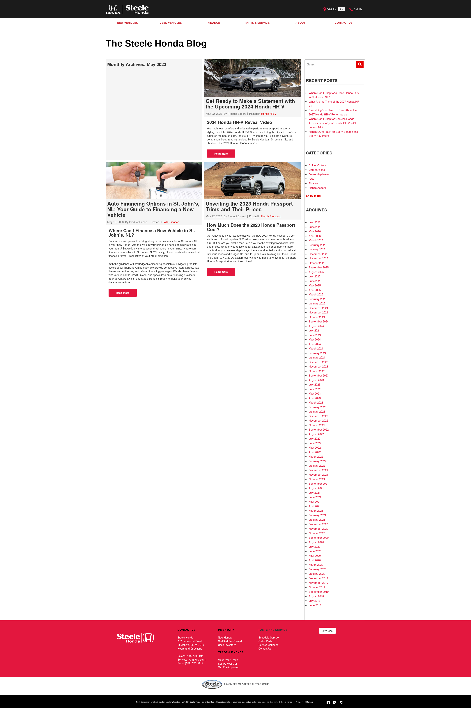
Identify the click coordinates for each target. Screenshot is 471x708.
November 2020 (318, 528)
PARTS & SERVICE (257, 23)
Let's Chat (327, 631)
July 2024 (314, 330)
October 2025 (317, 263)
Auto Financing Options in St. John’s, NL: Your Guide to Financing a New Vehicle (153, 209)
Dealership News (319, 174)
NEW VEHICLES (127, 23)
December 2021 (318, 470)
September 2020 (319, 537)
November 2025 (318, 258)
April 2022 (315, 452)
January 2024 (317, 357)
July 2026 (314, 222)
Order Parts (265, 641)
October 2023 (317, 371)
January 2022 (317, 465)
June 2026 (315, 227)
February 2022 (317, 461)
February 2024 (317, 353)
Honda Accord (317, 188)
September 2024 (319, 321)
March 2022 (316, 456)
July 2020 (314, 546)
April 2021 (315, 506)
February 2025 (317, 299)
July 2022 (314, 438)
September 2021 (319, 483)
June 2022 (315, 443)
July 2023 (314, 384)
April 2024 (315, 344)
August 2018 (316, 596)
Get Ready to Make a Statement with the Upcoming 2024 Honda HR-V (250, 103)
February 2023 (317, 407)
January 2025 (317, 303)
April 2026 (315, 236)
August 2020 (316, 542)
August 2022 (316, 434)
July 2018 (314, 600)
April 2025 (315, 290)
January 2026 (317, 249)
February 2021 (317, 515)
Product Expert (237, 113)
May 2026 (315, 231)
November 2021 (318, 474)
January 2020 (317, 573)
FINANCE (214, 23)
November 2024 (318, 312)
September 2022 (319, 429)
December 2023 (318, 362)
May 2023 (315, 393)
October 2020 (317, 533)
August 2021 (316, 488)
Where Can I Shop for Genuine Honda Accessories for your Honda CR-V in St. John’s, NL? (333, 123)
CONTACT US (344, 23)
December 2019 (318, 578)
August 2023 (316, 380)
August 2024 (316, 326)
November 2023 (318, 366)
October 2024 (317, 317)
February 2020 (317, 569)
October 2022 (317, 425)
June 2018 (315, 605)
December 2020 (318, 524)
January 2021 (317, 519)
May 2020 (315, 555)
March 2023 (316, 402)
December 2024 (318, 308)
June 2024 (315, 335)
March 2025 (316, 294)
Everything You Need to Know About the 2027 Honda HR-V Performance (333, 112)
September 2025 (319, 267)
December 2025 (318, 254)
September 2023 (319, 375)
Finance (174, 222)
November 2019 (318, 582)
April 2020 (315, 560)
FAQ (165, 222)
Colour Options (318, 165)
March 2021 (316, 510)
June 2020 (315, 551)
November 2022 (318, 420)
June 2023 (315, 389)
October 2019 (317, 587)
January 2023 (317, 411)
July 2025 (314, 276)
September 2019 (319, 591)
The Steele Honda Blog (156, 43)
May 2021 (315, 501)
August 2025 (316, 272)
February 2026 (317, 245)
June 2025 (315, 281)
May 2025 (315, 285)
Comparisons (317, 170)
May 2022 (315, 447)
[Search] (360, 64)
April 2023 (315, 398)
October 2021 (317, 479)
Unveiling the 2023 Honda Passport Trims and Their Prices (249, 206)
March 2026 (316, 240)
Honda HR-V (268, 113)
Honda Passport (271, 216)
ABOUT (300, 23)
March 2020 (316, 564)
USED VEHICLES (171, 23)
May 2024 (315, 339)
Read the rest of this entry (221, 153)
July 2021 (314, 492)
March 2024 (316, 348)
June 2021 (315, 497)
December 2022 (318, 416)
